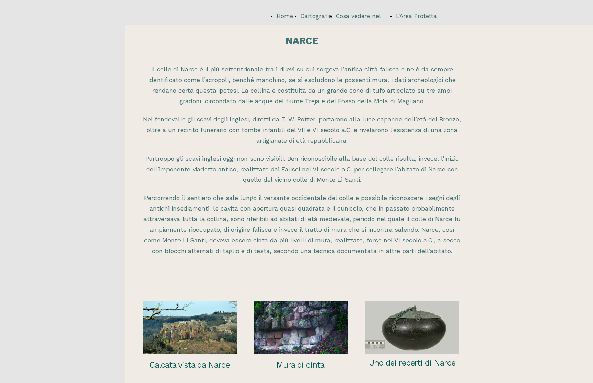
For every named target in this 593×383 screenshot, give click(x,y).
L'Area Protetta (416, 16)
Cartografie (316, 16)
